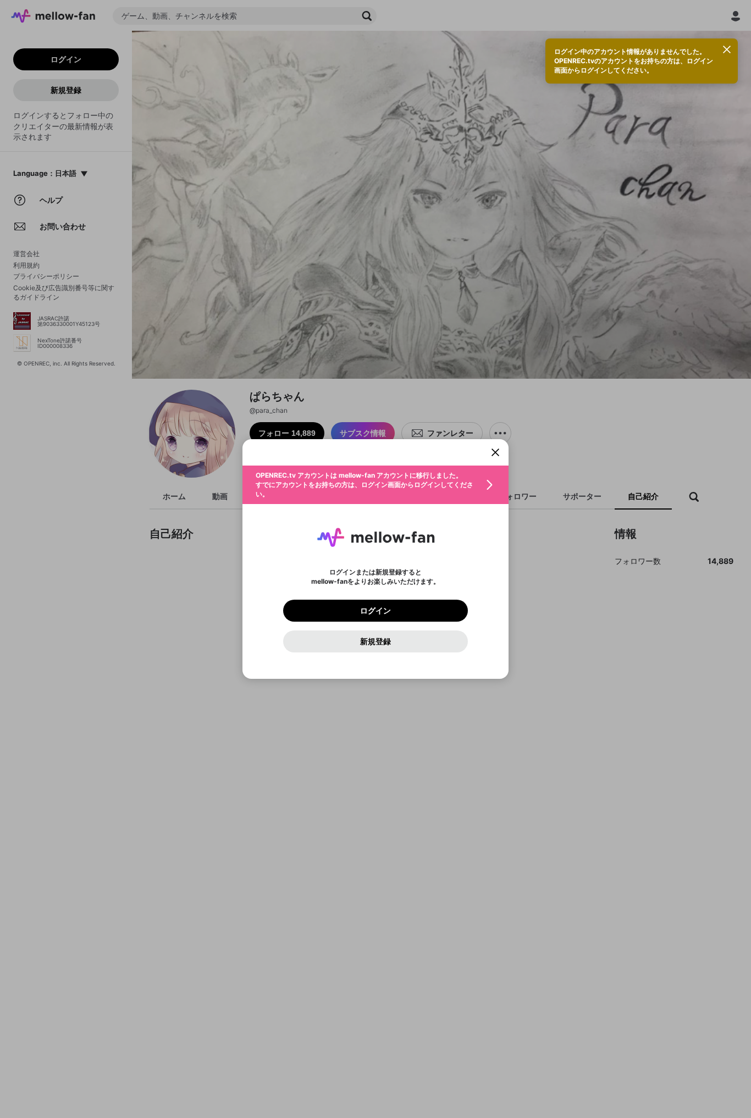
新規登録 (375, 641)
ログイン (375, 610)
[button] (375, 485)
